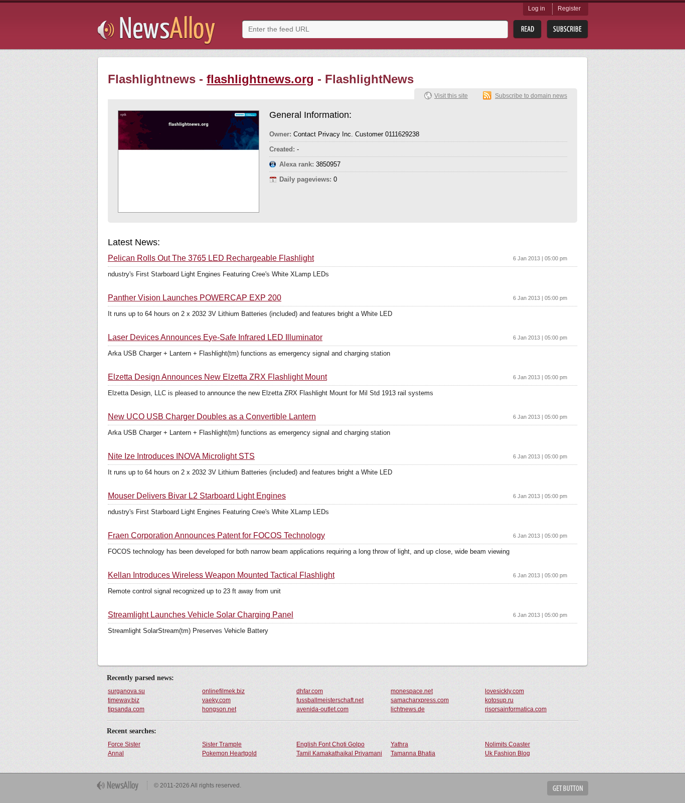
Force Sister (124, 744)
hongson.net (219, 709)
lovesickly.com (504, 691)
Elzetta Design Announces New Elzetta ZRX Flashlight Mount (217, 377)
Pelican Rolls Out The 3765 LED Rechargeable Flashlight (211, 258)
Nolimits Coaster (507, 744)
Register (569, 8)
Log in (536, 8)
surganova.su (126, 691)
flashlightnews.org (260, 79)
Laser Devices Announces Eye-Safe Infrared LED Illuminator (215, 338)
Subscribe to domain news (531, 95)
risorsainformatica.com (516, 709)
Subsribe (567, 29)
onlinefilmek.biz (223, 691)
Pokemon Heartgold (229, 753)
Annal (116, 753)
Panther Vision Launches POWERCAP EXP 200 (194, 298)
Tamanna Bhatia (413, 753)
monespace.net (412, 691)
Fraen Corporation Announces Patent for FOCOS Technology (216, 536)
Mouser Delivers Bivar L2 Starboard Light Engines (197, 496)
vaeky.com (216, 700)
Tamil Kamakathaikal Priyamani (339, 753)
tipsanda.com (126, 709)
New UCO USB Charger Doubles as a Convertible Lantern (212, 417)
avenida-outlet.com (322, 709)
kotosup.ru (499, 700)
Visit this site (451, 95)
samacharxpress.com (420, 700)
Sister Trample (222, 744)
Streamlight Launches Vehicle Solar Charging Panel (200, 615)
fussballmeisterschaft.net (330, 700)
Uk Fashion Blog (507, 753)
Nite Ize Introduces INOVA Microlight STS (181, 456)
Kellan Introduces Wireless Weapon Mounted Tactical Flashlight (221, 575)
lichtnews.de (408, 709)
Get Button (567, 788)
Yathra (399, 744)
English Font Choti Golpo (330, 744)
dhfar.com (309, 691)
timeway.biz (123, 700)
